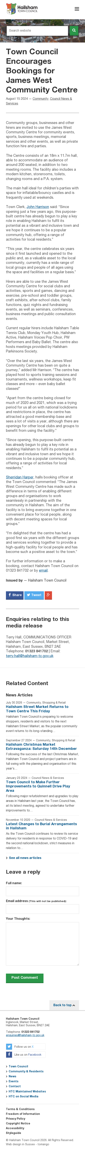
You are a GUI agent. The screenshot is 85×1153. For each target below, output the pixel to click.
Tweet (35, 595)
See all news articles (25, 858)
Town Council (18, 1066)
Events (13, 1081)
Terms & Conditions (20, 1109)
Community (40, 99)
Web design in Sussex (20, 1144)
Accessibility (15, 1128)
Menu (77, 9)
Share (16, 595)
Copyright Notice (18, 1123)
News (12, 1076)
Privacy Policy (15, 1118)
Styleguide (13, 1133)
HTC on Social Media (23, 1096)
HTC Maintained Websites (27, 1091)
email (43, 570)
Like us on (27, 1054)
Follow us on (24, 1047)
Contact (15, 1086)
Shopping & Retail (54, 702)
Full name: (14, 883)
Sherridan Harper (19, 477)
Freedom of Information (23, 1114)
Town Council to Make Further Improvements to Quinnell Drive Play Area (38, 786)
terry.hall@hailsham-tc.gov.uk (29, 656)
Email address (36, 901)
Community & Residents (26, 1071)
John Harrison (37, 207)
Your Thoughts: (18, 918)
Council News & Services (48, 778)
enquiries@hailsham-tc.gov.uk (25, 1035)
